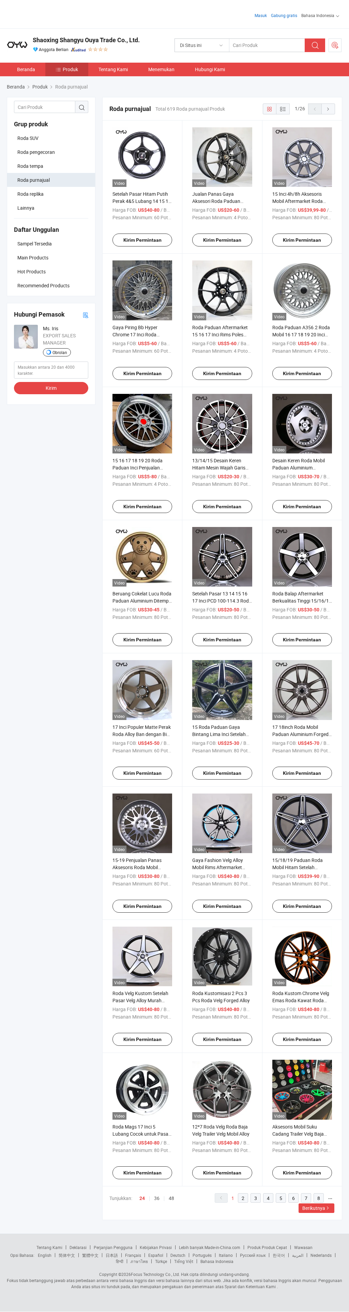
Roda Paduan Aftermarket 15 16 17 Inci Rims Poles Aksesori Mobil (220, 334)
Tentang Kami (113, 69)
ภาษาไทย (139, 1261)
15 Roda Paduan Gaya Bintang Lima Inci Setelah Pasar (219, 734)
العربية (297, 1255)
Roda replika (30, 194)
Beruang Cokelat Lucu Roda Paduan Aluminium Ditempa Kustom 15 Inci (141, 600)
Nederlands (321, 1255)
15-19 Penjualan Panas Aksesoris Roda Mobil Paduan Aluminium (137, 867)
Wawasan (303, 1247)
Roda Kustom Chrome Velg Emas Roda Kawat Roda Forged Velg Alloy (300, 1000)
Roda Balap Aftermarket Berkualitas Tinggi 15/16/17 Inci (302, 600)
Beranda (26, 69)
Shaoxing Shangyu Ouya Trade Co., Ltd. (86, 40)
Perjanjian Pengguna (113, 1247)
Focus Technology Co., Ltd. (155, 1274)
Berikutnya (313, 1208)
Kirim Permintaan (142, 240)
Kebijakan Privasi (156, 1247)
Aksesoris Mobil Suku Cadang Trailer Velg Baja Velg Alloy (298, 1133)
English (44, 1255)
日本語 (112, 1255)
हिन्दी (119, 1261)
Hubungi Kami (210, 69)
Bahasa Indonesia (216, 1261)
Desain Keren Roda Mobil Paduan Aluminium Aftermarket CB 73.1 (298, 467)
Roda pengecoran (36, 152)
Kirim (51, 388)
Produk (70, 69)
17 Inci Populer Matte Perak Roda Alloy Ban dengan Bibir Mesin (142, 734)
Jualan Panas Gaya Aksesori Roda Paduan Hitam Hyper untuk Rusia (218, 201)
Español (155, 1255)
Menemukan (161, 69)
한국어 (279, 1255)
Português (202, 1255)
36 (157, 1198)
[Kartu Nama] (85, 314)
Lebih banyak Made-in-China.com (209, 1247)
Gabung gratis (284, 15)
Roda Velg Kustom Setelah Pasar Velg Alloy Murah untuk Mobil (140, 1000)
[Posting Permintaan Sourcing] (335, 45)
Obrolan (59, 352)
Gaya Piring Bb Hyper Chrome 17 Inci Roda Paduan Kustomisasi (134, 334)
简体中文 (67, 1255)
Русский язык (252, 1255)
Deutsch (177, 1255)
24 (142, 1198)
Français (133, 1255)
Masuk (261, 15)
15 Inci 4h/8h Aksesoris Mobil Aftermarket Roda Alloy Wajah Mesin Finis (297, 201)
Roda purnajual (33, 180)
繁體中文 (90, 1255)
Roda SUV (28, 138)
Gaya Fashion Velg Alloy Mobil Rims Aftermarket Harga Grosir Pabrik (217, 867)
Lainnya (25, 208)
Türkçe (161, 1261)
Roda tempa (30, 166)
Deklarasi (78, 1247)
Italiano (226, 1255)
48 (171, 1198)
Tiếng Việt (183, 1261)
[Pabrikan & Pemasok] (50, 13)
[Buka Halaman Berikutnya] (328, 109)
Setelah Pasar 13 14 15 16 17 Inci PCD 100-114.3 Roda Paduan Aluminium (222, 600)
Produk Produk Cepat (267, 1247)
